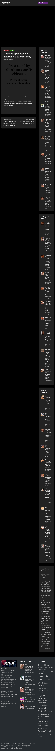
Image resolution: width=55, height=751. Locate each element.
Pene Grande (41, 717)
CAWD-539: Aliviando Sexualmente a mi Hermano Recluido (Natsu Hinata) (48, 260)
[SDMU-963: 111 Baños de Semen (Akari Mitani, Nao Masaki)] (42, 429)
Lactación (44, 700)
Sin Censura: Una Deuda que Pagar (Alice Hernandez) (48, 417)
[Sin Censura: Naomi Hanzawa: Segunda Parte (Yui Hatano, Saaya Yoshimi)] (42, 526)
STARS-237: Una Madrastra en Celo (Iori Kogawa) (48, 276)
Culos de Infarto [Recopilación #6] (30, 705)
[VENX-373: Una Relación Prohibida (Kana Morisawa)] (42, 154)
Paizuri (45, 714)
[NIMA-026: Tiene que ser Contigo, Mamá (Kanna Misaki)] (42, 370)
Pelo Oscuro (50, 714)
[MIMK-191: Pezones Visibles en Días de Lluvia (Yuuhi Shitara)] (42, 168)
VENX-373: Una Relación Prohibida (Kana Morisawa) (48, 157)
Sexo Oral (41, 723)
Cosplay (40, 673)
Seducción (43, 721)
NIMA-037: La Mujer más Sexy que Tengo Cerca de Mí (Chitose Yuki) (48, 336)
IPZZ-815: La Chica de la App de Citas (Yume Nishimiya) (29, 690)
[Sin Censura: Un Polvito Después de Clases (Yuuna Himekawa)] (42, 396)
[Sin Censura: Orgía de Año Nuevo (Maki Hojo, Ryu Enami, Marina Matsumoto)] (42, 489)
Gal (50, 686)
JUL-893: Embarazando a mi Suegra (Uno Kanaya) (48, 291)
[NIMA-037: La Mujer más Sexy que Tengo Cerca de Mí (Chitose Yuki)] (42, 332)
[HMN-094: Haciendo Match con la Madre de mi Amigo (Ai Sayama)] (42, 301)
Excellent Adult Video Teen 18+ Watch (45, 645)
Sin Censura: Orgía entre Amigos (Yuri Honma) (48, 449)
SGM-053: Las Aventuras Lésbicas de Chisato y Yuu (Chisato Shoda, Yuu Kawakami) (48, 91)
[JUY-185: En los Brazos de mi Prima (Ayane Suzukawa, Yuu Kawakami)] (42, 137)
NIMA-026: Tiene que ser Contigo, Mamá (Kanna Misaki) (48, 374)
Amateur (41, 667)
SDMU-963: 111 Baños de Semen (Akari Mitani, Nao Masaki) (48, 433)
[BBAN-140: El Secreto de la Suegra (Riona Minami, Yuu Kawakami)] (42, 119)
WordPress (12, 748)
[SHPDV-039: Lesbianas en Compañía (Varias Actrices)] (42, 70)
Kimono (39, 700)
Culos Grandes (45, 679)
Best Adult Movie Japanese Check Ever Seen (45, 595)
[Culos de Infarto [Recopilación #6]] (22, 705)
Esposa (46, 683)
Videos (12, 50)
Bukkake (40, 669)
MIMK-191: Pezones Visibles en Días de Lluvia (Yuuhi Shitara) (48, 173)
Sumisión (42, 728)
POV (47, 717)
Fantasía (47, 686)
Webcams (46, 736)
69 (39, 665)
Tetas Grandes (45, 731)
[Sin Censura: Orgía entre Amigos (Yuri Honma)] (42, 445)
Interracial (41, 693)
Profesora (40, 719)
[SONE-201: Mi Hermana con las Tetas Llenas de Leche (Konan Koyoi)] (42, 349)
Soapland (41, 725)
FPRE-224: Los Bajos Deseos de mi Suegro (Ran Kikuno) (48, 201)
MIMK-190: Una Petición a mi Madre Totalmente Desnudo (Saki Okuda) (48, 243)
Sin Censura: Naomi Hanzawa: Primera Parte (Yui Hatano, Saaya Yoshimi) (47, 551)
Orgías (41, 714)
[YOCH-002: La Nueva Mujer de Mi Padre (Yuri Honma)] (42, 317)
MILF (47, 708)
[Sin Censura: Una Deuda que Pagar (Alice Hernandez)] (42, 413)
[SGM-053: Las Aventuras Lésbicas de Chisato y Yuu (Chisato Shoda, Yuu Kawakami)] (42, 86)
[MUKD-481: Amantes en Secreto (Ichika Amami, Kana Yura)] (42, 105)
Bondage (50, 667)
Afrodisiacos (45, 665)
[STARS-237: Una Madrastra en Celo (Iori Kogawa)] (42, 273)
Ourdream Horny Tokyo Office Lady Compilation (45, 575)
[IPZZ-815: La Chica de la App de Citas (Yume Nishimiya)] (42, 56)
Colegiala (49, 671)
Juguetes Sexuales (42, 696)
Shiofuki (46, 723)
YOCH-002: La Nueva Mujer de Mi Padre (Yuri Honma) (48, 320)
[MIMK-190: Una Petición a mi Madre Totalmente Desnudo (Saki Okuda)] (42, 238)
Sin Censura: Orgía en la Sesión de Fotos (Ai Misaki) (48, 478)
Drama (41, 682)
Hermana (44, 688)
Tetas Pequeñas (44, 734)
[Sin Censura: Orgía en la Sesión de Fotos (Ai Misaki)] (42, 474)
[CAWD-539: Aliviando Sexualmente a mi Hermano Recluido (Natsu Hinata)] (42, 255)
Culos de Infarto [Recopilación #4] (30, 698)
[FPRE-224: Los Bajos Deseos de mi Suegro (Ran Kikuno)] (42, 197)
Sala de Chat (42, 3)
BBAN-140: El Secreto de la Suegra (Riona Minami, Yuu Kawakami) (48, 124)
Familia (41, 686)
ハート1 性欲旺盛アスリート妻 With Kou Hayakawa (46, 583)
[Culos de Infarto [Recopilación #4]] (22, 698)
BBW (46, 667)
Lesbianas (42, 703)
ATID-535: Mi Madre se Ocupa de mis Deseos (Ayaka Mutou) (47, 227)
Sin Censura (6, 50)
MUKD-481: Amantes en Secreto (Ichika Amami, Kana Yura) (48, 108)
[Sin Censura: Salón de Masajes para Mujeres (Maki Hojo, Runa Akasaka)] (42, 507)
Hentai (39, 688)
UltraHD (40, 736)
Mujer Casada (45, 711)
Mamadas (41, 708)
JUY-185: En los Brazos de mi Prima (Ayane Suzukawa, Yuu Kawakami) (48, 142)
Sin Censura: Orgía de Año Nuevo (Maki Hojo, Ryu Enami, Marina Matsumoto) (48, 494)
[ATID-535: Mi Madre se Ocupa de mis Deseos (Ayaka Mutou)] (42, 222)
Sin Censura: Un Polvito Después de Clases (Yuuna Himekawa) (48, 400)
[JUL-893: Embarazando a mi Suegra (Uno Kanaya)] (42, 287)
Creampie (43, 676)
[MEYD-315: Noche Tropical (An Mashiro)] (42, 184)
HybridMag (19, 748)
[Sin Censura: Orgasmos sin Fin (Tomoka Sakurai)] (42, 460)
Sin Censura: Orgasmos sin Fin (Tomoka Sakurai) (48, 463)
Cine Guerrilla (41, 671)
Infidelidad (43, 690)
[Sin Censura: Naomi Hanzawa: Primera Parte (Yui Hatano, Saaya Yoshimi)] (42, 545)
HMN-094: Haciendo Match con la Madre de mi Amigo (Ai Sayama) (48, 306)
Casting (45, 669)
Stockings (46, 725)
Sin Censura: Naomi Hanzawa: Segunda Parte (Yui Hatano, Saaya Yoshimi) (47, 532)
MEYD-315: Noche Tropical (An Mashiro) (48, 187)
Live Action (42, 705)
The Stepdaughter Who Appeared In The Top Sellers (46, 611)
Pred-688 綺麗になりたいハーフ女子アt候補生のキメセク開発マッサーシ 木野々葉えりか (46, 620)
